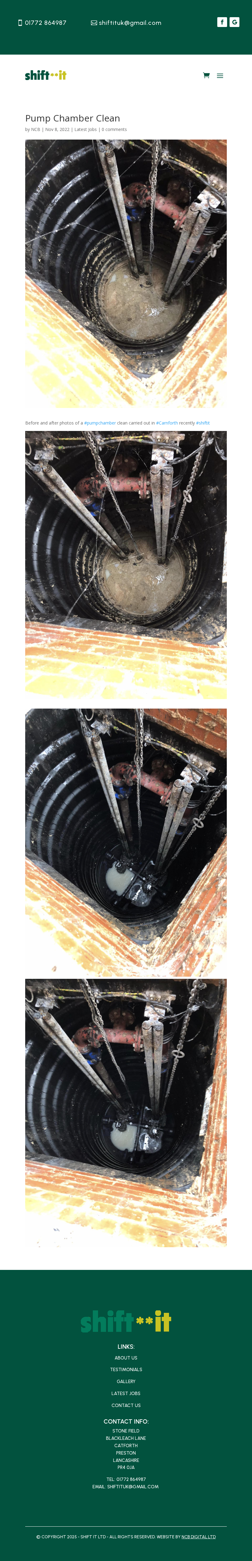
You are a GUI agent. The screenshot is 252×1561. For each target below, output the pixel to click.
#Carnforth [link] (167, 423)
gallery (126, 1381)
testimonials (126, 1369)
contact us (126, 1405)
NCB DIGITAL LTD (199, 1537)
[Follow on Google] (234, 22)
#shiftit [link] (203, 423)
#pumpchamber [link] (100, 423)
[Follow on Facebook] (222, 22)
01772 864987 (46, 22)
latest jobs (126, 1393)
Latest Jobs (85, 129)
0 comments (114, 129)
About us (126, 1358)
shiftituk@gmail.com (130, 22)
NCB (35, 129)
